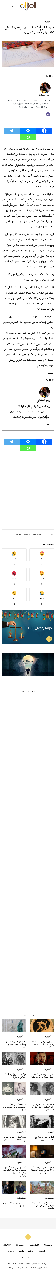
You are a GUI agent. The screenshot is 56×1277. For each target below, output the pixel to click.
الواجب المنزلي (37, 534)
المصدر (50, 372)
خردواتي (11, 1251)
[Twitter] (12, 131)
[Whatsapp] (28, 137)
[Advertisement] (28, 885)
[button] (28, 664)
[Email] (48, 114)
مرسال (26, 1257)
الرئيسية (48, 1245)
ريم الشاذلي (44, 95)
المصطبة (21, 1163)
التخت (41, 1251)
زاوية (21, 1251)
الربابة (51, 1133)
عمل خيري (18, 534)
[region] (28, 664)
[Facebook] (44, 131)
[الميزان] (28, 6)
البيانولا (7, 1245)
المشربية (49, 22)
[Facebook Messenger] (28, 131)
